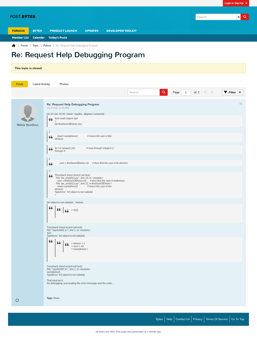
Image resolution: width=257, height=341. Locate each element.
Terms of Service (217, 319)
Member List (20, 38)
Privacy (197, 319)
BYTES (37, 31)
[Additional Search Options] (238, 17)
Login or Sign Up (234, 3)
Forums (18, 31)
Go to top (237, 319)
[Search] (245, 17)
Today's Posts (58, 38)
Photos (64, 84)
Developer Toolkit (121, 31)
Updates (91, 31)
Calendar (39, 38)
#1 (241, 103)
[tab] (19, 84)
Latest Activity (41, 84)
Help (169, 319)
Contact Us (183, 319)
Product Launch (63, 31)
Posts (19, 84)
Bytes (159, 319)
